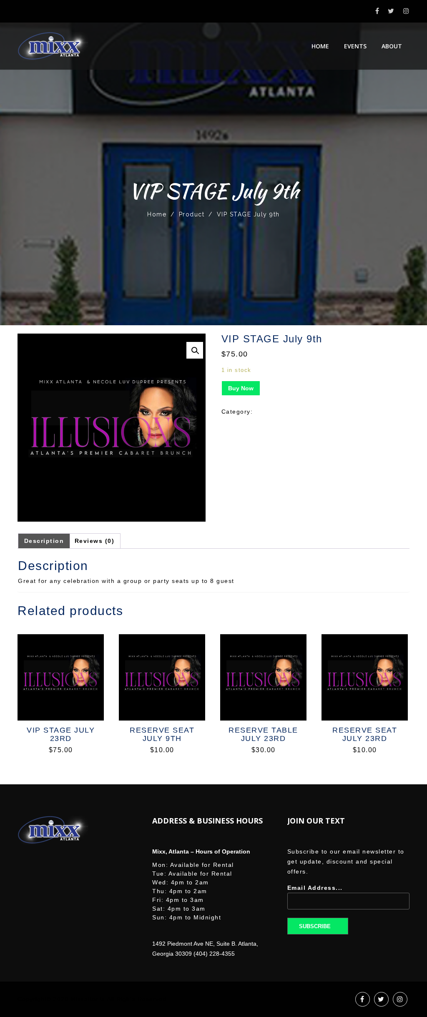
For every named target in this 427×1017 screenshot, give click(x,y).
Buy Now (241, 388)
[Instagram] (406, 11)
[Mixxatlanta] (53, 46)
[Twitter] (391, 11)
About (392, 46)
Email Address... (315, 887)
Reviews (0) (95, 540)
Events (355, 46)
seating (267, 411)
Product (192, 214)
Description (44, 540)
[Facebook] (377, 11)
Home (320, 46)
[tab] (44, 541)
